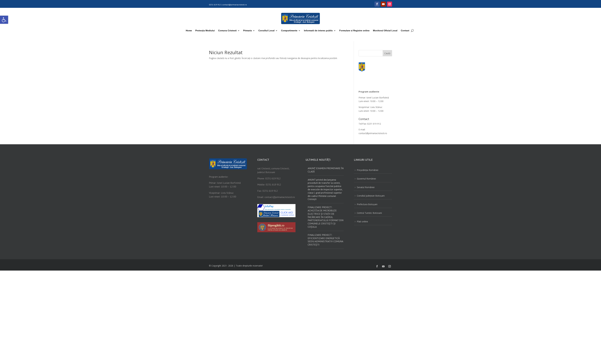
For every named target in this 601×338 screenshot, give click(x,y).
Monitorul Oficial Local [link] (385, 30)
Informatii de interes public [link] (318, 30)
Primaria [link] (247, 30)
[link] (4, 20)
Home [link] (189, 30)
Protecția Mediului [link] (205, 30)
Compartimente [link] (289, 30)
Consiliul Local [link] (266, 30)
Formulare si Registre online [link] (354, 30)
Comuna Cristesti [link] (227, 30)
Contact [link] (405, 30)
